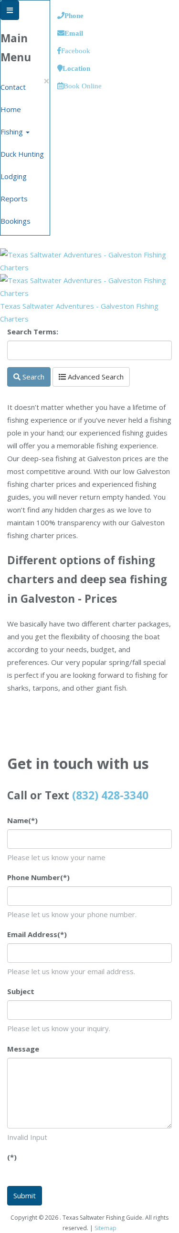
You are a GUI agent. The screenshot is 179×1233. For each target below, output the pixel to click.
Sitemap (105, 1228)
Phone (74, 15)
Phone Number (38, 877)
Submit (24, 1195)
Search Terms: (32, 331)
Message (23, 1048)
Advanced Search (95, 376)
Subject (20, 991)
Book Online (82, 85)
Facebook (75, 50)
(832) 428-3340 (110, 795)
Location (76, 68)
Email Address (37, 934)
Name (22, 820)
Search (32, 376)
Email (73, 33)
